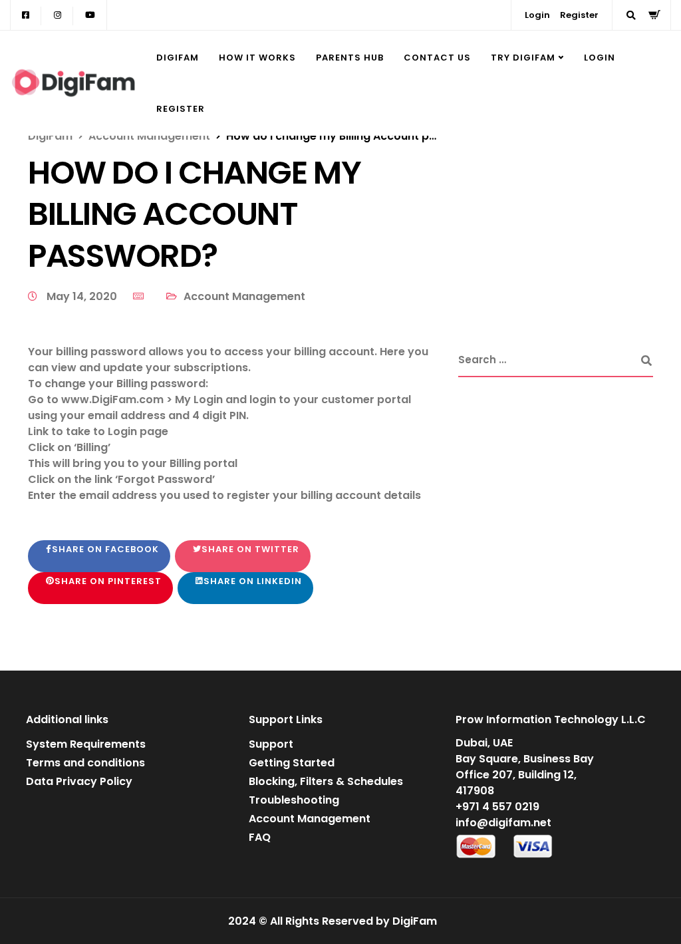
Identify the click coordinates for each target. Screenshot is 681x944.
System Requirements (86, 744)
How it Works (257, 57)
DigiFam (177, 57)
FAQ (260, 837)
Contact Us (437, 57)
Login (537, 15)
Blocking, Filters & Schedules (326, 781)
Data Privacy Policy (79, 781)
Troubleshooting (294, 800)
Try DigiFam (523, 57)
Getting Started (292, 762)
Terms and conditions (85, 762)
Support (271, 744)
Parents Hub (350, 57)
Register (579, 15)
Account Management (244, 296)
